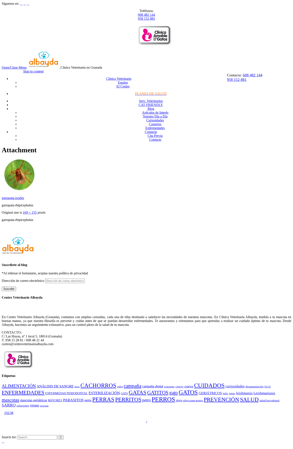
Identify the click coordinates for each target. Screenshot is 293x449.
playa (179, 400)
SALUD (249, 399)
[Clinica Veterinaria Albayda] (43, 67)
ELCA (267, 387)
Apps (77, 387)
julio (225, 393)
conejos (188, 386)
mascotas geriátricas (33, 400)
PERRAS (103, 399)
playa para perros (193, 400)
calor (120, 386)
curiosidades (235, 386)
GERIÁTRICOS (210, 393)
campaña (132, 386)
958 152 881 (146, 18)
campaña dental (152, 386)
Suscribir (8, 288)
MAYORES (55, 400)
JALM (8, 413)
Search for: (9, 437)
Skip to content (33, 71)
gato (173, 392)
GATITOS (157, 392)
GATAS (137, 392)
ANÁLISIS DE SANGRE (55, 386)
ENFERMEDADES (23, 392)
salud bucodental (269, 400)
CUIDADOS (209, 385)
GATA (124, 393)
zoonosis (44, 406)
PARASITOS (73, 400)
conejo (179, 386)
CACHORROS (98, 385)
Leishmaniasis (264, 393)
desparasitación (255, 386)
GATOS (188, 392)
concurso (169, 386)
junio (232, 393)
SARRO (9, 405)
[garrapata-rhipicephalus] (20, 190)
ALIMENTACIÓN (19, 386)
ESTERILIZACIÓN (104, 393)
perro (146, 400)
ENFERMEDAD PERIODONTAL (66, 393)
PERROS (163, 399)
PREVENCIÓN (221, 399)
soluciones (23, 405)
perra (88, 400)
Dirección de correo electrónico (23, 281)
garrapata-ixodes (13, 198)
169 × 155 (30, 212)
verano (34, 405)
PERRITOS (128, 399)
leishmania (244, 393)
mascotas (10, 399)
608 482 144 (146, 15)
